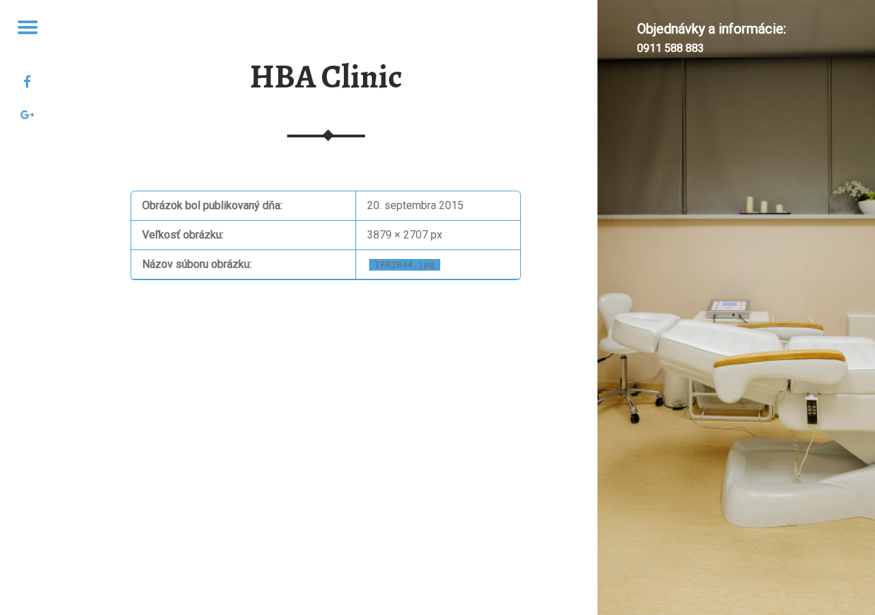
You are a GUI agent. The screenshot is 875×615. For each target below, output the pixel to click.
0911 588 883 (670, 48)
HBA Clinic (326, 76)
